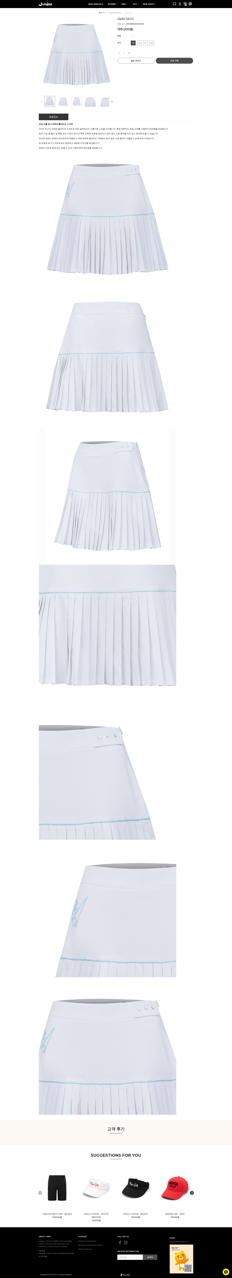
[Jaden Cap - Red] (175, 1188)
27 (145, 43)
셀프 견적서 (136, 60)
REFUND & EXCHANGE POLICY (90, 1245)
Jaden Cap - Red (175, 1214)
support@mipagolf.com (179, 1242)
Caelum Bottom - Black (57, 1214)
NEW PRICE (148, 4)
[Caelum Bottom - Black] (57, 1188)
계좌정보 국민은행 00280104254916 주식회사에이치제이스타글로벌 (56, 1253)
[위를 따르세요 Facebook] (120, 1242)
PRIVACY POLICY (85, 1249)
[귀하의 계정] (180, 3)
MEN (124, 4)
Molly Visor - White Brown (96, 1216)
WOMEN (112, 4)
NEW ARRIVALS (96, 4)
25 (133, 43)
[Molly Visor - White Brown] (96, 1188)
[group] (77, 55)
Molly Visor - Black (136, 1214)
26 (139, 43)
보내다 (150, 1257)
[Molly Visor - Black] (135, 1188)
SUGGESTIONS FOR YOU (116, 1155)
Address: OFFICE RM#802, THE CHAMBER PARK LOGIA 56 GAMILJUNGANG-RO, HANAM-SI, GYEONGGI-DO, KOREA (55, 1244)
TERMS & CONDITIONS (87, 1241)
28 (152, 43)
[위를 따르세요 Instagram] (125, 1242)
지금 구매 (174, 60)
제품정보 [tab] (53, 116)
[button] (112, 101)
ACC (135, 4)
